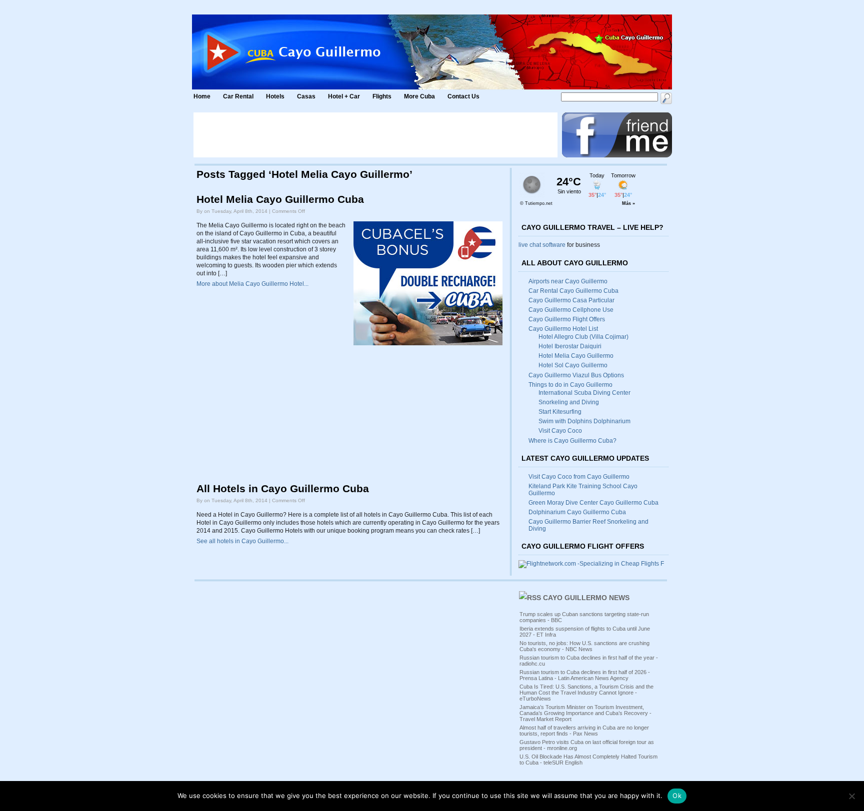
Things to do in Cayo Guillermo (570, 384)
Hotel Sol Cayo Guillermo (573, 365)
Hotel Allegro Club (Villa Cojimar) (583, 336)
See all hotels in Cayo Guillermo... (242, 541)
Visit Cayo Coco (560, 430)
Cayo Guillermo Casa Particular (571, 300)
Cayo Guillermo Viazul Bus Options (576, 375)
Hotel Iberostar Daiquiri (570, 346)
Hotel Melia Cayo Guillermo (576, 355)
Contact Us (464, 96)
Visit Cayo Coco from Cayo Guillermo (579, 476)
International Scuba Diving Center (584, 392)
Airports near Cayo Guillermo (568, 281)
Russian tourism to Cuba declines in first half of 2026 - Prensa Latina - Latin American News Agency (585, 675)
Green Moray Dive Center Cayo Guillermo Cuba (593, 502)
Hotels (275, 96)
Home (202, 96)
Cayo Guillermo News (586, 598)
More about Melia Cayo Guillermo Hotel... (252, 283)
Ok (677, 796)
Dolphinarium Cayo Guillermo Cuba (577, 512)
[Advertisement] (376, 134)
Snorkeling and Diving (568, 402)
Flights (382, 96)
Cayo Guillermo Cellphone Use (571, 309)
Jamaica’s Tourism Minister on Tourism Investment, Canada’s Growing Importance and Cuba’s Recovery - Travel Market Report (586, 713)
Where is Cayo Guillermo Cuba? (572, 440)
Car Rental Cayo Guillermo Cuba (573, 290)
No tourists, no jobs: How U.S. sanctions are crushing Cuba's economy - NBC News (585, 646)
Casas (306, 96)
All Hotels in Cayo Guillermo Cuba (282, 489)
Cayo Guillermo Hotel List (563, 328)
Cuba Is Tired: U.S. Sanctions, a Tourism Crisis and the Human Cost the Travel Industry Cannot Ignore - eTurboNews (587, 693)
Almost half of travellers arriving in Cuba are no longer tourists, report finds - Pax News (584, 731)
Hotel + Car (344, 96)
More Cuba (419, 96)
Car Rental (238, 96)
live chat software (542, 244)
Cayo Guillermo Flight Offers (566, 319)
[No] (851, 796)
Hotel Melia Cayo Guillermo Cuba (280, 199)
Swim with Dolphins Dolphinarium (584, 421)
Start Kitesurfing (560, 411)
